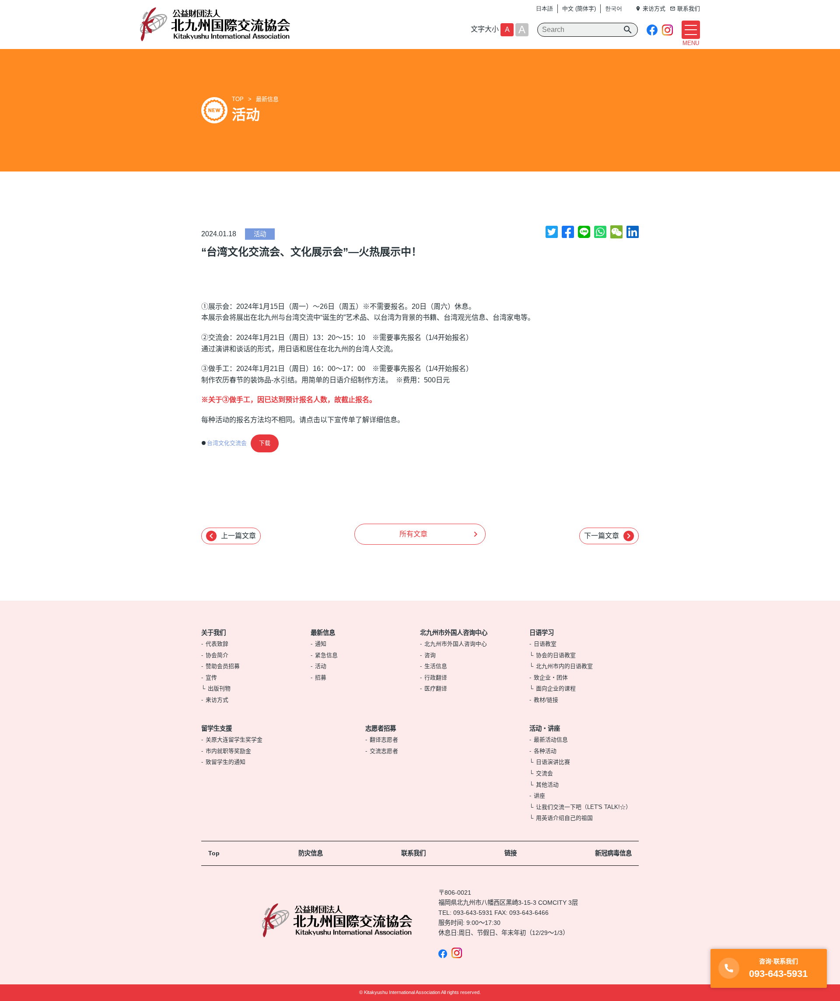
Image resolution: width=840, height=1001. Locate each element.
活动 (260, 234)
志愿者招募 (380, 728)
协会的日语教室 (556, 655)
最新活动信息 (551, 739)
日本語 (544, 8)
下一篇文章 (609, 536)
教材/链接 (546, 699)
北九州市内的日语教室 (564, 666)
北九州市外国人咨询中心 (453, 632)
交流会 (544, 773)
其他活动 (547, 784)
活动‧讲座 (544, 728)
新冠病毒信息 (613, 853)
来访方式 (217, 699)
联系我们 (413, 853)
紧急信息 (326, 655)
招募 (320, 677)
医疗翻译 (435, 688)
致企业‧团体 (551, 677)
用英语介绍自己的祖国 (564, 818)
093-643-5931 (473, 912)
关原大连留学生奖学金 (234, 739)
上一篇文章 (231, 536)
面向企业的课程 (556, 688)
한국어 (613, 8)
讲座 (539, 795)
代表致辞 (217, 643)
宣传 (211, 677)
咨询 (430, 655)
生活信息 (435, 666)
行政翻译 (435, 677)
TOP (238, 99)
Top (214, 853)
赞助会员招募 (223, 666)
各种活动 (545, 751)
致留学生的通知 (225, 762)
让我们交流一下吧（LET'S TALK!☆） (583, 807)
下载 (264, 443)
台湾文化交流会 (227, 443)
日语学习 (541, 632)
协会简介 (217, 655)
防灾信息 (310, 853)
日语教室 (545, 643)
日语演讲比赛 (553, 762)
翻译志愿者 (384, 739)
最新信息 (267, 99)
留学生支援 (216, 728)
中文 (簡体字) (579, 8)
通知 (320, 643)
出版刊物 (219, 688)
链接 (510, 853)
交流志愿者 (384, 751)
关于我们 (213, 632)
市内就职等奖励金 (228, 751)
